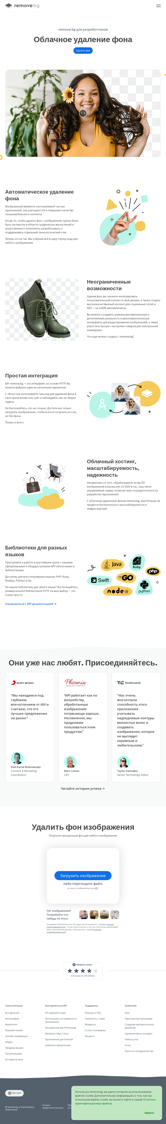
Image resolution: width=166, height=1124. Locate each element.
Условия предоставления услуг (53, 1106)
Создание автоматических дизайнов (139, 1026)
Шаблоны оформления (57, 1045)
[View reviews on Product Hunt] (83, 970)
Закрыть (149, 1112)
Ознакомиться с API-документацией (29, 604)
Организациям (13, 1053)
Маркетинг (11, 1024)
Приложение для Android (59, 1039)
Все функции (12, 1012)
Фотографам (12, 1018)
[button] (83, 50)
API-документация (55, 1012)
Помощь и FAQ (93, 1012)
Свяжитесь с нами (95, 1018)
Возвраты (90, 1024)
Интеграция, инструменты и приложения (61, 1020)
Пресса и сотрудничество (139, 1051)
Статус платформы (95, 1030)
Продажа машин (14, 1047)
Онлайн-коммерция (16, 1036)
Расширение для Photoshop (60, 1027)
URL (96, 888)
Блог (127, 1012)
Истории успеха (14, 1059)
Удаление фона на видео (138, 1033)
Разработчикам (13, 1030)
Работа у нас (131, 1039)
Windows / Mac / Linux (57, 1033)
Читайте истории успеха (81, 788)
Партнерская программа (138, 1018)
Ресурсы (89, 1036)
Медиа (9, 1041)
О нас (128, 1045)
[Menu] (158, 6)
